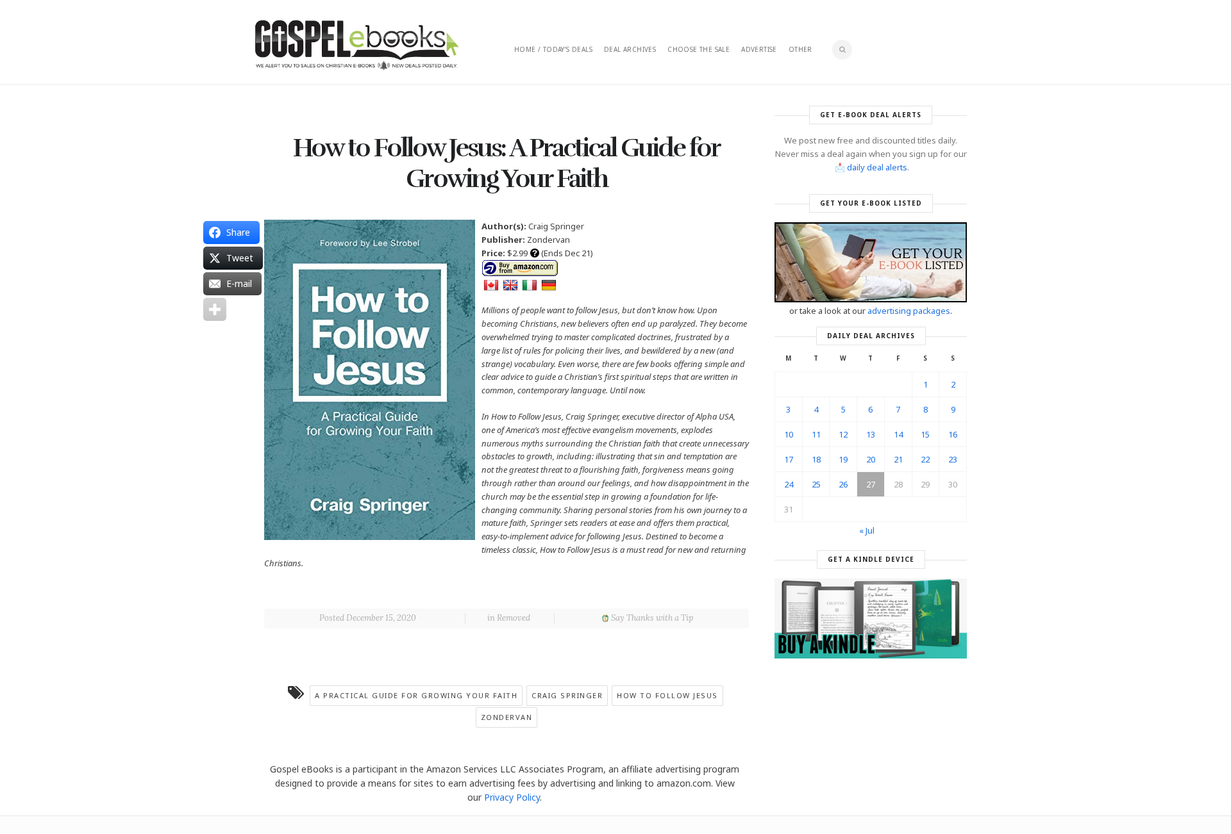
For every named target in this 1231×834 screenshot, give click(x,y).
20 (870, 459)
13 (870, 434)
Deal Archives (630, 49)
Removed (513, 617)
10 (788, 434)
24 (788, 484)
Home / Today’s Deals (553, 49)
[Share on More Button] (214, 309)
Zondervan (507, 717)
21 (898, 459)
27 (870, 484)
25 (816, 484)
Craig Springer (567, 695)
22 (925, 459)
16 (952, 434)
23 (952, 459)
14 (898, 434)
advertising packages (908, 310)
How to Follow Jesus (667, 695)
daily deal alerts (877, 167)
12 (843, 434)
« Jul (867, 530)
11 (816, 434)
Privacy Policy (512, 797)
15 (925, 434)
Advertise (759, 49)
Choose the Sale (698, 49)
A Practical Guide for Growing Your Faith (416, 695)
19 (843, 459)
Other (800, 49)
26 (843, 484)
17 (788, 459)
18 (816, 459)
